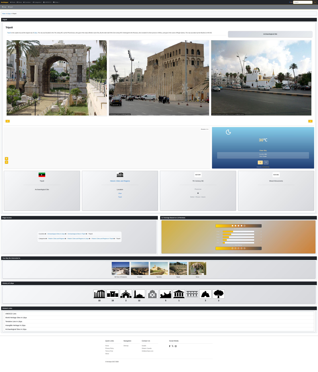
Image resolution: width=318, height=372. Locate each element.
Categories (37, 2)
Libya (9, 13)
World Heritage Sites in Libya (16, 317)
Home (13, 2)
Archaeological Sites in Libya (56, 233)
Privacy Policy (109, 348)
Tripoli (9, 32)
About (107, 353)
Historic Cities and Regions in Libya (78, 238)
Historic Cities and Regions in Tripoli (103, 238)
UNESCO (48, 2)
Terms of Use (109, 351)
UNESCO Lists (10, 314)
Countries (27, 2)
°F (266, 162)
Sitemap (126, 345)
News (20, 2)
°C (260, 162)
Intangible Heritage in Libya (15, 325)
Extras (57, 2)
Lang (4, 7)
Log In (11, 7)
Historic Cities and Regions (120, 181)
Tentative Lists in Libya (13, 321)
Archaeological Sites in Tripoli (77, 233)
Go (315, 2)
